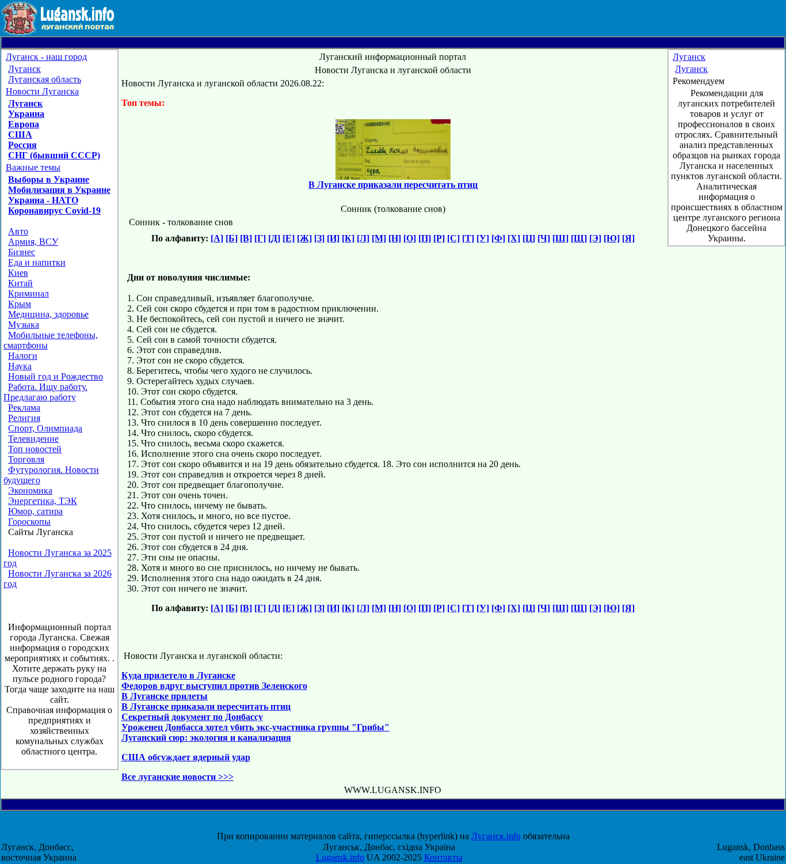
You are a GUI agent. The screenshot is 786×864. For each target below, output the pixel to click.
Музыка (23, 324)
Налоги (22, 356)
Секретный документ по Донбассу (192, 717)
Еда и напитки (37, 262)
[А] (217, 238)
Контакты (443, 857)
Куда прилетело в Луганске (178, 675)
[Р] (439, 238)
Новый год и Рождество (55, 376)
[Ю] (612, 238)
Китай (20, 283)
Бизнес (21, 252)
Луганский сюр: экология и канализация (206, 737)
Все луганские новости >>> (177, 777)
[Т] (468, 238)
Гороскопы (29, 521)
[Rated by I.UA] (403, 826)
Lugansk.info (340, 857)
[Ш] (560, 238)
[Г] (260, 238)
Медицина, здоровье (48, 314)
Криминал (28, 293)
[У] (482, 238)
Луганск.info (496, 836)
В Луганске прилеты (164, 696)
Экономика (30, 490)
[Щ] (579, 238)
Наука (20, 366)
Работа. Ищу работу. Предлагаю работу (45, 392)
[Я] (628, 238)
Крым (19, 304)
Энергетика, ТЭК (42, 501)
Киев (18, 273)
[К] (348, 238)
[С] (453, 238)
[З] (319, 238)
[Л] (363, 238)
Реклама (24, 407)
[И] (333, 238)
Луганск (24, 69)
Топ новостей (35, 449)
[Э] (595, 238)
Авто (18, 231)
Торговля (26, 459)
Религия (24, 418)
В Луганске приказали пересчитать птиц (206, 706)
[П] (424, 238)
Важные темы (33, 167)
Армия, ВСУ (33, 242)
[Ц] (528, 238)
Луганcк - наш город (46, 57)
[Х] (514, 238)
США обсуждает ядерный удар (185, 757)
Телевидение (33, 439)
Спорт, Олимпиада (45, 428)
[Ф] (498, 238)
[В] (246, 238)
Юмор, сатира (35, 511)
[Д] (274, 238)
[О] (409, 238)
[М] (379, 238)
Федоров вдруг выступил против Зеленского (214, 686)
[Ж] (304, 238)
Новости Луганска (42, 91)
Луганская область (44, 79)
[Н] (394, 238)
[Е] (289, 238)
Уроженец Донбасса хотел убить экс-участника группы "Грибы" (255, 727)
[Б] (232, 238)
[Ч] (543, 238)
